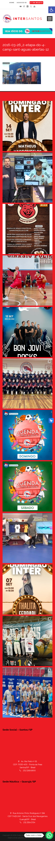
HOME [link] (11, 2)
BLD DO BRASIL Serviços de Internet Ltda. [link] (36, 838)
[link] (51, 9)
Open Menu (49, 18)
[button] (49, 835)
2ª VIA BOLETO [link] (36, 2)
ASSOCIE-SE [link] (22, 2)
